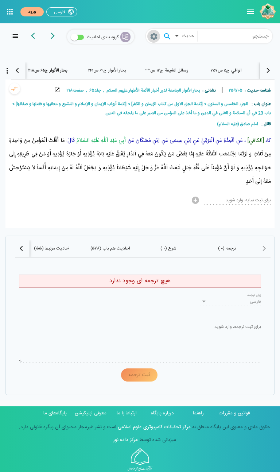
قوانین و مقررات (234, 413)
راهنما (198, 413)
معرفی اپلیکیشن (90, 413)
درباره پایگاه (162, 413)
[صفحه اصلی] (267, 11)
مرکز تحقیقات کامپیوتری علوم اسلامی (153, 427)
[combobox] (235, 36)
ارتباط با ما (127, 413)
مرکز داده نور (125, 440)
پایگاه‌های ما (55, 413)
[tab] (226, 70)
